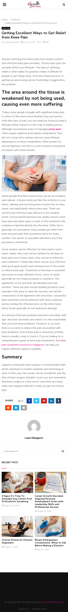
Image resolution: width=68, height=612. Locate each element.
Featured (5, 28)
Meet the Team (39, 609)
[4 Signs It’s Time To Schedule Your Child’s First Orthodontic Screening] (17, 482)
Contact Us (23, 609)
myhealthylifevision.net (53, 602)
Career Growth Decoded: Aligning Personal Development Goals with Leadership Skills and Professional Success (49, 501)
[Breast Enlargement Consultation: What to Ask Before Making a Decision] (50, 526)
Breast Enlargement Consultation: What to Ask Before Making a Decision (50, 542)
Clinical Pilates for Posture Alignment (17, 541)
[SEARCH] (62, 451)
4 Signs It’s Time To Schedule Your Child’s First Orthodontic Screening (17, 498)
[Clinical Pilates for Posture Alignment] (17, 526)
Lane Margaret (12, 42)
